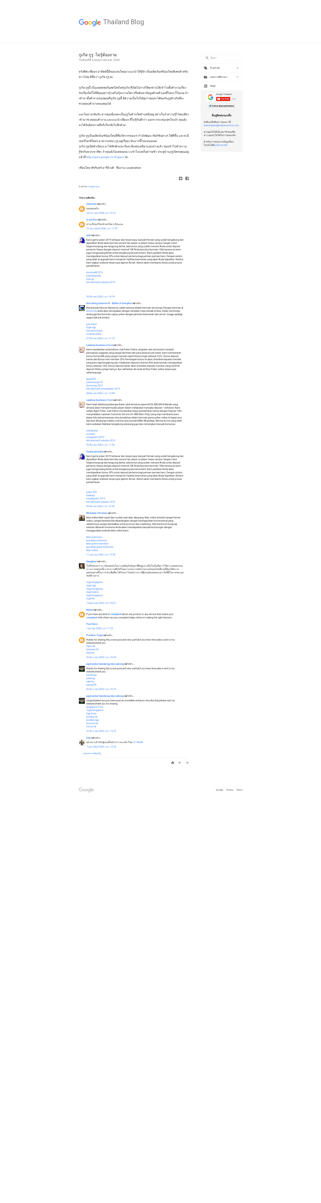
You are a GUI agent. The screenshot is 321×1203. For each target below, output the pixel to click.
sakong (90, 681)
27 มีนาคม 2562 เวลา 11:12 (100, 338)
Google (220, 790)
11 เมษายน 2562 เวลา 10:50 (100, 554)
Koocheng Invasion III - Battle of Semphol (109, 303)
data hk (90, 652)
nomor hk (91, 726)
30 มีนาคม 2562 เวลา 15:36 (100, 506)
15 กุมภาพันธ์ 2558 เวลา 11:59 (102, 228)
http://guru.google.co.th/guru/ (105, 157)
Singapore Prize (94, 707)
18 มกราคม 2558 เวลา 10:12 (101, 213)
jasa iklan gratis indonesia (99, 547)
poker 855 (91, 492)
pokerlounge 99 (94, 382)
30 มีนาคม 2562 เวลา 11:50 (100, 444)
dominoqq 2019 (94, 385)
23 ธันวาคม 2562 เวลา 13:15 (101, 731)
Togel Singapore (94, 710)
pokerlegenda (93, 275)
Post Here (91, 624)
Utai (88, 738)
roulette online (93, 334)
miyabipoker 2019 (95, 498)
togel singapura (94, 595)
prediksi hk (91, 716)
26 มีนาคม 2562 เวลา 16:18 (100, 296)
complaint (116, 614)
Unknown (91, 204)
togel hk (90, 598)
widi (88, 235)
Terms (239, 790)
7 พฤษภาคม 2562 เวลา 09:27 (101, 603)
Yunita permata (94, 451)
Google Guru (94, 186)
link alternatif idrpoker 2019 (100, 502)
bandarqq (91, 675)
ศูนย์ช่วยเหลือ (220, 145)
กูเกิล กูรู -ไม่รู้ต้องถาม (98, 55)
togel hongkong (94, 588)
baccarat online (94, 330)
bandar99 (91, 684)
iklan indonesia (94, 537)
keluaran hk (92, 649)
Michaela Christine (97, 513)
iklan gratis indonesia (97, 543)
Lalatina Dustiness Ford (99, 345)
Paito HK (90, 646)
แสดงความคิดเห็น (92, 753)
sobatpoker (92, 430)
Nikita (89, 610)
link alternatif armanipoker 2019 (103, 388)
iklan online (92, 550)
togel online (92, 592)
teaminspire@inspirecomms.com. (221, 125)
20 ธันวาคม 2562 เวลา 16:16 (101, 689)
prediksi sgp (92, 720)
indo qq (90, 279)
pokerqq (90, 678)
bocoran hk (92, 723)
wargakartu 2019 (95, 437)
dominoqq (91, 311)
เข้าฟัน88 (138, 742)
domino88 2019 (94, 272)
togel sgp (91, 327)
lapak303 (91, 379)
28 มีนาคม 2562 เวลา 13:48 (100, 393)
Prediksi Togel (94, 635)
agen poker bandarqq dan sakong (105, 664)
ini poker (90, 434)
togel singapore (94, 582)
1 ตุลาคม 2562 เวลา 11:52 (99, 628)
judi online (91, 324)
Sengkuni (91, 561)
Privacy (230, 790)
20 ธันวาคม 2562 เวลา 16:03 (101, 657)
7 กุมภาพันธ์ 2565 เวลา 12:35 (101, 746)
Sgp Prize (91, 713)
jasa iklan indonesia (96, 540)
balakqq (90, 495)
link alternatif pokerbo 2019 (100, 282)
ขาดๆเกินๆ (92, 219)
